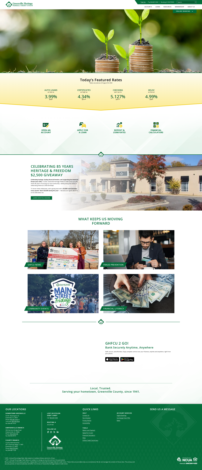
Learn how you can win (41, 198)
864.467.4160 (14, 419)
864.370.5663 (14, 448)
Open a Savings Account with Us (19, 50)
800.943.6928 (16, 421)
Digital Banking (121, 415)
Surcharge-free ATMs (123, 418)
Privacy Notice (87, 420)
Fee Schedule (87, 418)
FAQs (84, 438)
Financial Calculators (89, 435)
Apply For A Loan (88, 433)
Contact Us (86, 415)
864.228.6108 (14, 434)
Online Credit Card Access (90, 440)
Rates (118, 420)
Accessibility (86, 423)
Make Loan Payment (89, 430)
